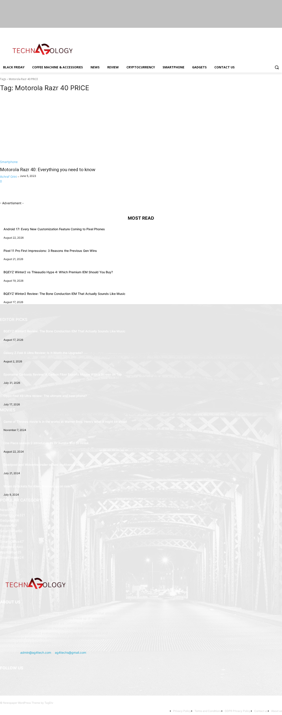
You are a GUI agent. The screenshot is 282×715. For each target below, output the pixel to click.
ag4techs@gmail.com (70, 652)
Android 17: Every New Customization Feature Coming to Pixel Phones (54, 229)
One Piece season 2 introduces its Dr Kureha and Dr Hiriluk (46, 443)
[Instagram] (261, 31)
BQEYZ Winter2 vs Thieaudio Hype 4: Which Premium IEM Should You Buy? (58, 272)
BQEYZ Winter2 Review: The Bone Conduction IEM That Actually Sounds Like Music (64, 294)
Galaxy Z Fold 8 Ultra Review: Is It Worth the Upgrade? (43, 353)
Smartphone (9, 162)
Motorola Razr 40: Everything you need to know (47, 169)
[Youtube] (279, 31)
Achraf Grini (8, 176)
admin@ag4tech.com (35, 652)
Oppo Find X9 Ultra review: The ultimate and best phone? (45, 396)
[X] (267, 31)
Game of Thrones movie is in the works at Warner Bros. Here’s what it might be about (65, 421)
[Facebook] (255, 31)
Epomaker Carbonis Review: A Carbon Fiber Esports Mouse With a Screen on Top (63, 374)
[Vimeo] (273, 31)
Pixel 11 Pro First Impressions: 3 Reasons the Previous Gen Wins (50, 251)
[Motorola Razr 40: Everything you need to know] (68, 130)
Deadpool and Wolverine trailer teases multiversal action (44, 464)
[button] (276, 67)
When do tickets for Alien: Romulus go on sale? (38, 486)
